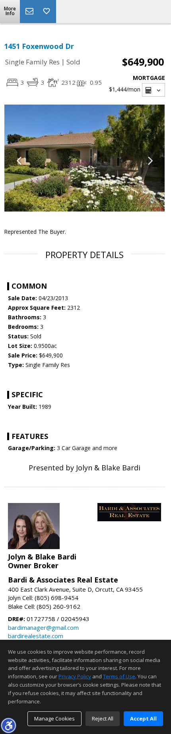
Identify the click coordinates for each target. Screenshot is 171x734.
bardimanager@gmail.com (43, 627)
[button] (8, 725)
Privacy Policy (74, 676)
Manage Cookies (54, 718)
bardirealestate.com (35, 636)
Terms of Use (119, 676)
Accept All (143, 718)
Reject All (102, 718)
